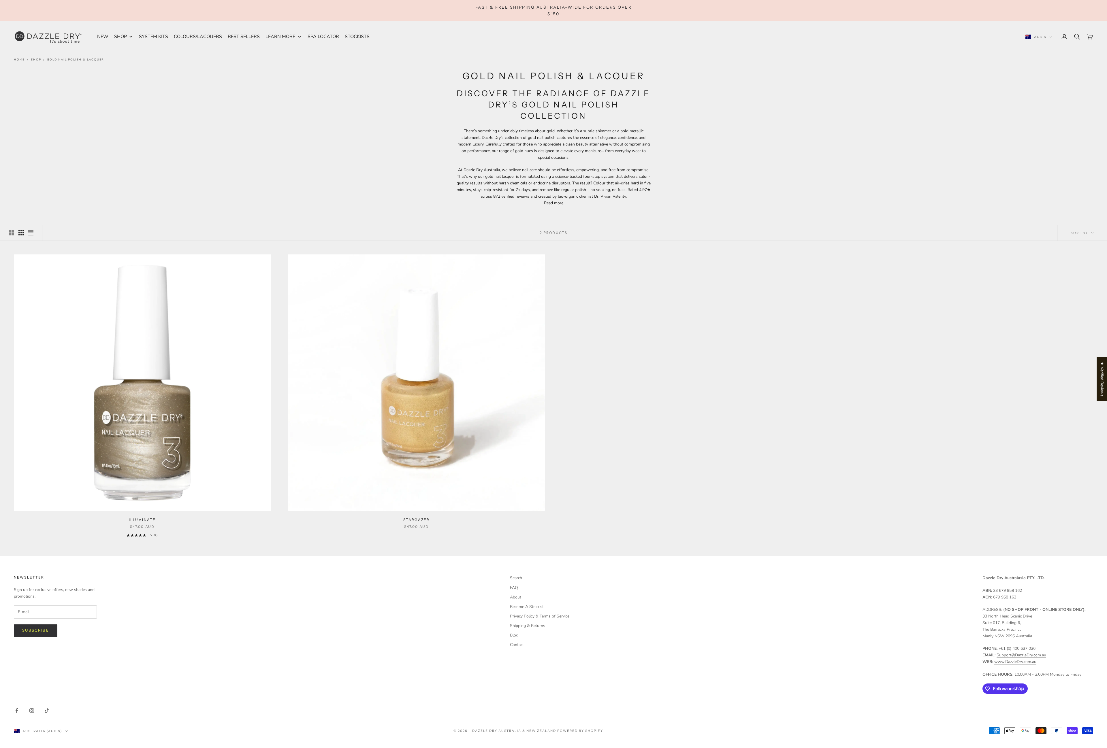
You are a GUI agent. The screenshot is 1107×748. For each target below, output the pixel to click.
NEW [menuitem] (102, 36)
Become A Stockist (527, 606)
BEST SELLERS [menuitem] (244, 36)
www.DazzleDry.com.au (1015, 661)
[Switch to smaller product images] (21, 233)
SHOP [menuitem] (120, 36)
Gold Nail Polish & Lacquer (75, 60)
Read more (553, 203)
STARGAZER (416, 519)
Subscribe (35, 630)
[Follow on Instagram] (32, 710)
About (515, 597)
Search (516, 578)
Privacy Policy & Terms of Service (539, 616)
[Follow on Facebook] (17, 710)
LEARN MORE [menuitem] (280, 36)
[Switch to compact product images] (30, 233)
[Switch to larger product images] (11, 233)
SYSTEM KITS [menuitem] (153, 36)
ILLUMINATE (142, 519)
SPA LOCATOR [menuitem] (323, 36)
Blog (514, 635)
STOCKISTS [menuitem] (357, 36)
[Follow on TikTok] (47, 710)
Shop (36, 60)
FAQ (514, 587)
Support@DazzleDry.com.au (1021, 655)
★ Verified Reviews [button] (1102, 379)
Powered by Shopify (580, 731)
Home (19, 60)
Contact (517, 644)
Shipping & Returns (527, 625)
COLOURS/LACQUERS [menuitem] (198, 36)
